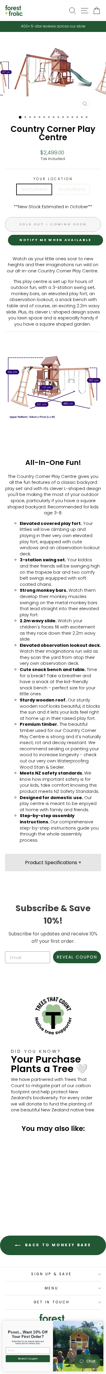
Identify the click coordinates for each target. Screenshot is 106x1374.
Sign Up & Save (51, 1274)
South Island (71, 189)
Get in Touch (51, 1302)
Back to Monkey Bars (57, 1245)
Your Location (53, 179)
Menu (51, 1288)
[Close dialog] (100, 1324)
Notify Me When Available (55, 239)
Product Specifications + (53, 862)
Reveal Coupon (28, 1358)
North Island (34, 189)
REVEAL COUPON (77, 957)
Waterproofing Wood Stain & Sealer (54, 764)
